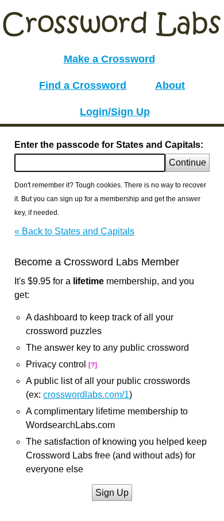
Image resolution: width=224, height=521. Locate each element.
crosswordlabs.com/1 (86, 394)
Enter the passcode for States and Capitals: (108, 145)
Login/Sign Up (115, 111)
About (170, 85)
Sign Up (112, 493)
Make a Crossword (109, 59)
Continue (187, 162)
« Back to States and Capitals (74, 231)
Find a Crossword (82, 85)
